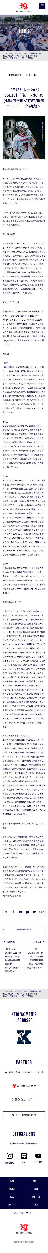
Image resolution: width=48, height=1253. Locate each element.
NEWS (12, 1181)
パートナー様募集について (24, 1114)
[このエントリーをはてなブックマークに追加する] (34, 912)
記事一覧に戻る (24, 929)
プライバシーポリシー (24, 1212)
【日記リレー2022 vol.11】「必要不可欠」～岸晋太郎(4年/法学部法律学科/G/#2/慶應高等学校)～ (13, 960)
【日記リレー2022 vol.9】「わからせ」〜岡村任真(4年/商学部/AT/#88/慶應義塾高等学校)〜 (35, 958)
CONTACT (12, 1204)
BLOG (11, 53)
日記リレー (22, 53)
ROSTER (12, 1189)
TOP (5, 53)
